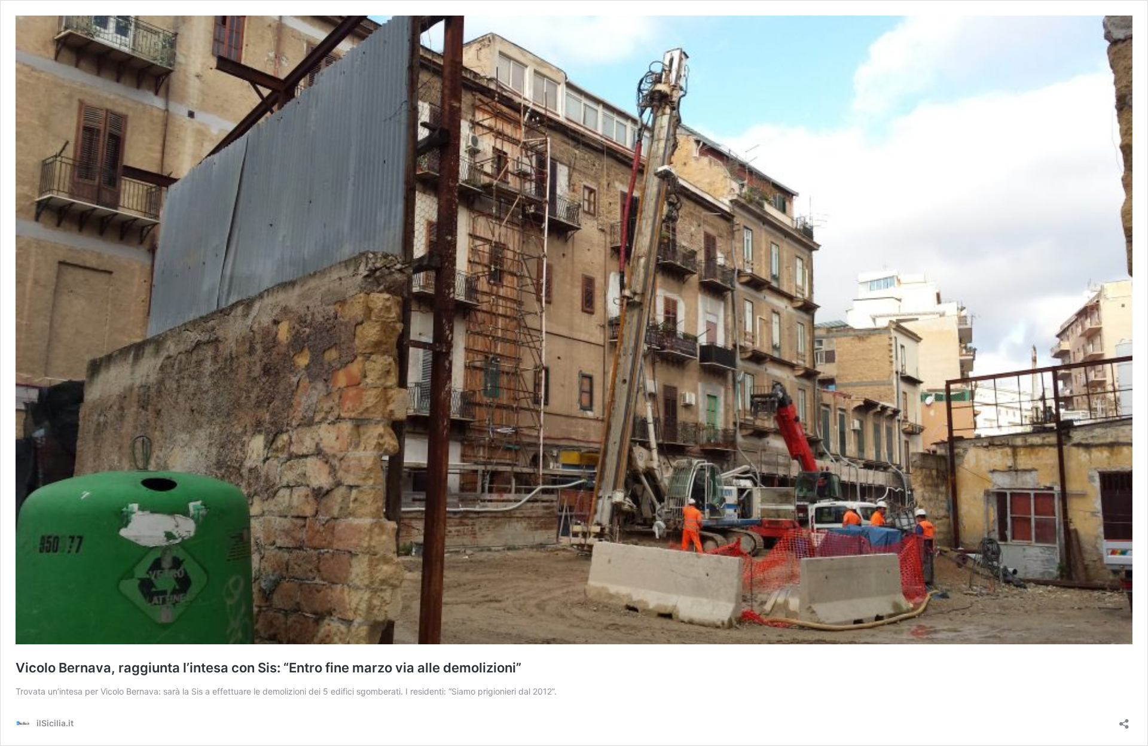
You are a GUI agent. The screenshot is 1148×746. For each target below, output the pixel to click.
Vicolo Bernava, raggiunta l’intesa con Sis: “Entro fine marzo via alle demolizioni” (268, 667)
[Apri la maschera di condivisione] (1124, 720)
